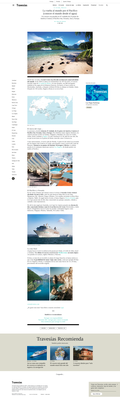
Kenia (13, 97)
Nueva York (14, 119)
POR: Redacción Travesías (60, 21)
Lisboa (13, 141)
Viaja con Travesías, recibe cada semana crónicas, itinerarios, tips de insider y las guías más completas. (103, 386)
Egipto (45, 136)
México (55, 5)
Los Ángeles (14, 113)
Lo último (78, 5)
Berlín (13, 88)
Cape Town (14, 105)
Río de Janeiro (15, 149)
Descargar (89, 107)
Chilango (51, 1)
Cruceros (43, 328)
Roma (13, 155)
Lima (13, 138)
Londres (13, 144)
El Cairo (14, 130)
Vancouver (14, 174)
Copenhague (14, 124)
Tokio (13, 169)
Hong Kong (14, 133)
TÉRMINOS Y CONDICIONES (45, 394)
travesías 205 (61, 328)
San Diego (14, 122)
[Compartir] (13, 178)
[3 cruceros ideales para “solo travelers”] (83, 353)
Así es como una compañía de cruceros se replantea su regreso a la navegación (36, 365)
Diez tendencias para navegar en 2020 (53, 321)
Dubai (13, 127)
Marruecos (14, 99)
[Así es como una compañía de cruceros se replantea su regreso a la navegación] (37, 353)
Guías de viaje (70, 5)
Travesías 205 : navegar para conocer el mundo (53, 320)
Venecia (13, 158)
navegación (52, 328)
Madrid (13, 86)
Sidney (13, 166)
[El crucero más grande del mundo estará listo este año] (60, 353)
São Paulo (14, 152)
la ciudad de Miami (45, 83)
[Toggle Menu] (13, 5)
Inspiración (86, 5)
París (13, 146)
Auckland (14, 80)
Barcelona (14, 83)
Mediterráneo (63, 253)
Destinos (29, 361)
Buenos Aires (15, 102)
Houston (14, 135)
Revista (63, 7)
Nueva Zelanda (70, 198)
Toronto (13, 171)
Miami (13, 116)
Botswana (14, 94)
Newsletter (101, 5)
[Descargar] (97, 92)
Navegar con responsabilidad (53, 318)
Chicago (14, 108)
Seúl (13, 163)
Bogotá (13, 91)
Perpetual (93, 5)
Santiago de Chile (16, 160)
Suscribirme (96, 394)
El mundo (61, 5)
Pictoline (58, 1)
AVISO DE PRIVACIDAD (33, 394)
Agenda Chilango (67, 1)
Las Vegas (14, 110)
